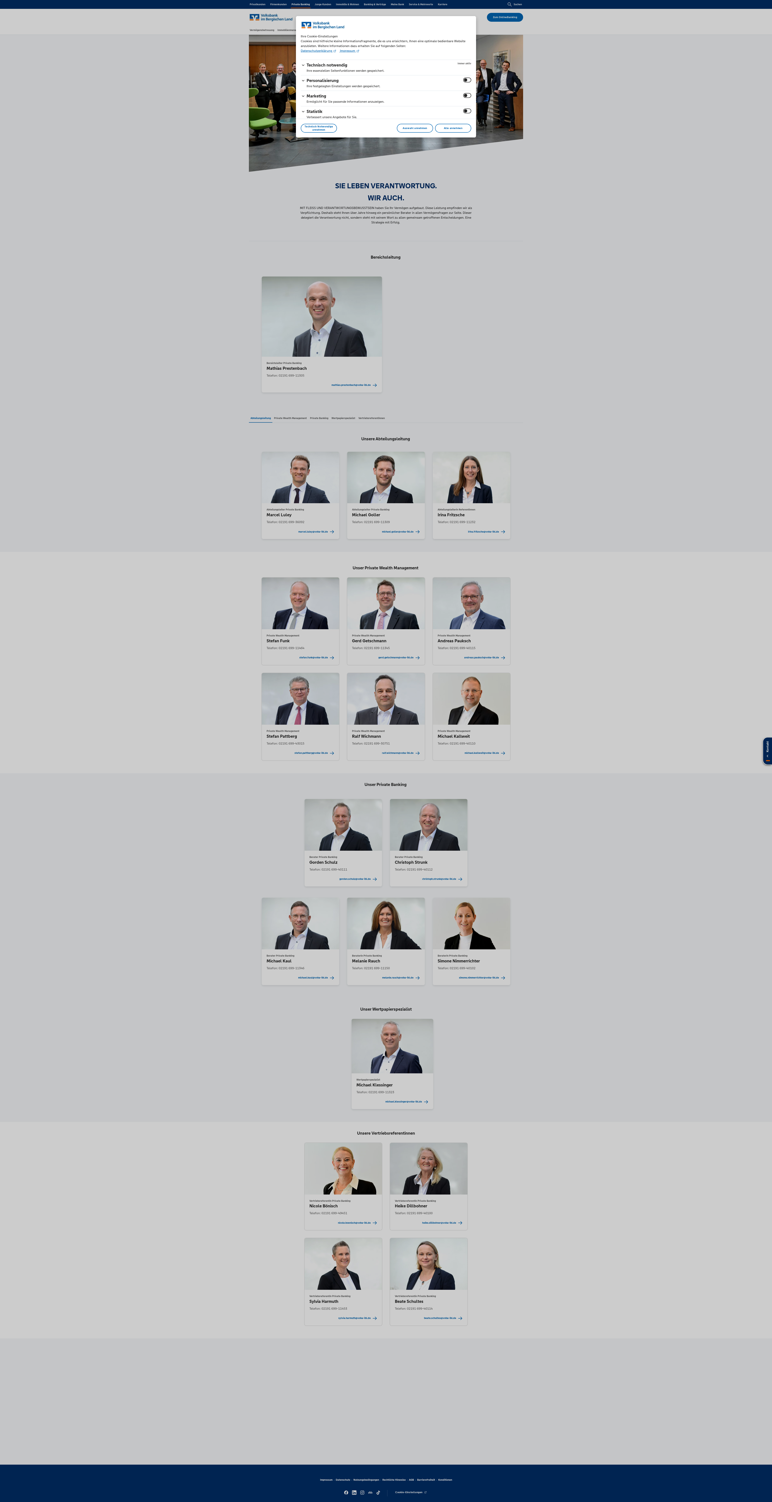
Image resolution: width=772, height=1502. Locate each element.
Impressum (347, 51)
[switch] (467, 80)
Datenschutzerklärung (317, 51)
